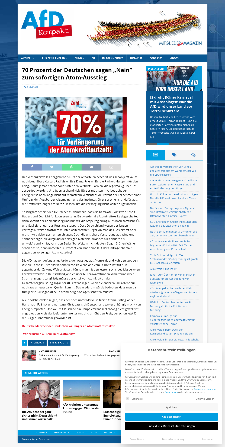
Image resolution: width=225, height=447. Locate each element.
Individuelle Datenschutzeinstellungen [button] (172, 426)
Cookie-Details (137, 439)
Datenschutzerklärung (204, 389)
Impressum (207, 439)
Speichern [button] (172, 407)
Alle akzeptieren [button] (171, 416)
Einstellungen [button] (171, 392)
